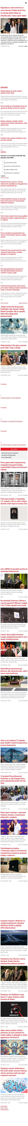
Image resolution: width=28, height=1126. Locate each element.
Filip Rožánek (4, 375)
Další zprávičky (4, 303)
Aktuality (4, 87)
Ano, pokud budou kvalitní (10, 162)
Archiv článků (4, 1106)
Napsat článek (4, 1108)
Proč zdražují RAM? (6, 457)
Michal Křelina (4, 495)
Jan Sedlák (3, 529)
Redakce (3, 1026)
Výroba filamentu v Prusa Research (11, 398)
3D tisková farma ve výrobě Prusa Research (13, 445)
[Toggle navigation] (26, 3)
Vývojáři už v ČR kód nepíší (8, 455)
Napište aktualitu (23, 303)
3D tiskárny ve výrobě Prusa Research (12, 421)
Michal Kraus (4, 700)
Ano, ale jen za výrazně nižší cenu (12, 166)
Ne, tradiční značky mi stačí (10, 169)
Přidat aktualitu (5, 1109)
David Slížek (4, 1102)
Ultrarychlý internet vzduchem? (9, 453)
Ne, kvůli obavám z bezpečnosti (11, 173)
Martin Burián (4, 772)
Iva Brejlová (4, 46)
